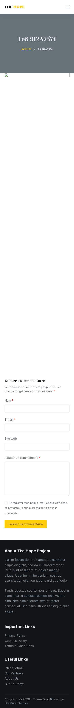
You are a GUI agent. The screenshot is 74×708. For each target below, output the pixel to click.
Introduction (14, 668)
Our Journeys (14, 684)
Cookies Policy (16, 641)
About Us (12, 678)
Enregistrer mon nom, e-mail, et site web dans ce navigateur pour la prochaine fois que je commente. (36, 508)
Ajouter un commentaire (22, 457)
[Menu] (68, 7)
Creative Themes (17, 703)
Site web (11, 438)
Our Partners (14, 673)
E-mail (10, 419)
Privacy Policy (15, 635)
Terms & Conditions (19, 646)
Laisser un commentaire (25, 524)
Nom (9, 400)
